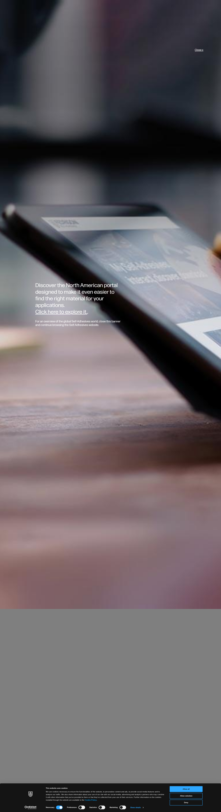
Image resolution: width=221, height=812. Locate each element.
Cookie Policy (91, 800)
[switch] (82, 807)
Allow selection (186, 796)
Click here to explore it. (61, 312)
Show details (135, 807)
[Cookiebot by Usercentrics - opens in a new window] (30, 807)
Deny (186, 802)
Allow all (186, 789)
